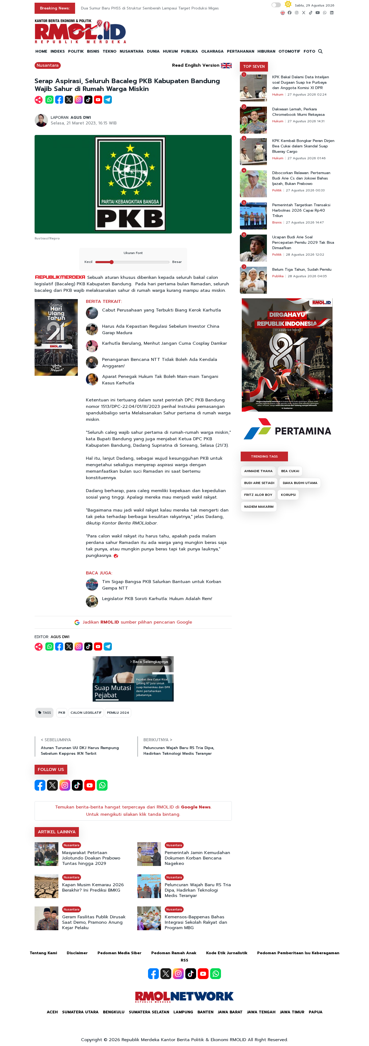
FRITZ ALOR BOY (258, 494)
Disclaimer (77, 953)
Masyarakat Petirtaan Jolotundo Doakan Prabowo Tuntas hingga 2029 (91, 858)
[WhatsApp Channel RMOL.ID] (102, 785)
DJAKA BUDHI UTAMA (300, 482)
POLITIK (76, 51)
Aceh (52, 1012)
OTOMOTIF (289, 51)
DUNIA (153, 51)
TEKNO (109, 51)
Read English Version (195, 65)
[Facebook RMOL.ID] (40, 785)
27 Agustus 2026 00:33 (305, 190)
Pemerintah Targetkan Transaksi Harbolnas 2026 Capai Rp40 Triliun (301, 210)
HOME (41, 51)
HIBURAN (266, 51)
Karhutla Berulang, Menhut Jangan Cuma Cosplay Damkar (164, 343)
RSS (184, 960)
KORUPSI (288, 494)
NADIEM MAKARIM (258, 506)
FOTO (309, 51)
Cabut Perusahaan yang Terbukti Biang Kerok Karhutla (161, 310)
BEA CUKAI (290, 471)
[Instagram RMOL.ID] (64, 785)
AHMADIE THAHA (258, 471)
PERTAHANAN (240, 51)
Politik (277, 190)
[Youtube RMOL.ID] (89, 785)
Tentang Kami (43, 953)
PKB (61, 712)
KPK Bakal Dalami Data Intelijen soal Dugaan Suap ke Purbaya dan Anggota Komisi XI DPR (300, 83)
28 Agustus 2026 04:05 (307, 276)
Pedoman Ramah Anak (173, 953)
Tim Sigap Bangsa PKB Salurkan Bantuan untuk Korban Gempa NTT (161, 584)
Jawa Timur (292, 1012)
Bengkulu (114, 1012)
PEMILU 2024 (118, 712)
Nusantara (48, 65)
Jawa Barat (230, 1012)
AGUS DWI (81, 117)
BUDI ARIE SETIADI (259, 482)
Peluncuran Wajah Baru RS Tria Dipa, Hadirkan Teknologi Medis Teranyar (178, 750)
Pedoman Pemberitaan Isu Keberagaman (298, 953)
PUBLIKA (189, 51)
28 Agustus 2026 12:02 (305, 254)
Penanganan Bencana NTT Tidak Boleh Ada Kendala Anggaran (159, 362)
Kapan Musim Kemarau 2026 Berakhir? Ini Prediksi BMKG (93, 887)
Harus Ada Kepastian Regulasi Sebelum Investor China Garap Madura (160, 329)
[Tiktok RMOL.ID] (77, 785)
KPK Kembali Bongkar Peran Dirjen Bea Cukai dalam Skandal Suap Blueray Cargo (303, 146)
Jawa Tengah (261, 1012)
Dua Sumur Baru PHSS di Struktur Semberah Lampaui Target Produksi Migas (150, 8)
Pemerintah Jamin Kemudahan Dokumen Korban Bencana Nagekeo (197, 858)
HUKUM (170, 51)
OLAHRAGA (212, 51)
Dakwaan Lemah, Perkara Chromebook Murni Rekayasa (298, 112)
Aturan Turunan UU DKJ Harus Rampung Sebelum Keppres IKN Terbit (80, 750)
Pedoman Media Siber (120, 953)
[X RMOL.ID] (52, 785)
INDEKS (58, 51)
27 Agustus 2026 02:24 (307, 94)
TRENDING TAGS (264, 456)
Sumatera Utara (80, 1012)
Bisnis (277, 222)
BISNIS (93, 51)
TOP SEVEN (254, 66)
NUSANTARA (132, 51)
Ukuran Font (133, 253)
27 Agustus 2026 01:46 (306, 158)
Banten (205, 1012)
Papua (316, 1012)
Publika (278, 276)
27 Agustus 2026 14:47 (305, 222)
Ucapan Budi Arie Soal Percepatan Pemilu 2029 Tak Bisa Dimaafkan (303, 243)
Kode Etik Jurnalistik (226, 953)
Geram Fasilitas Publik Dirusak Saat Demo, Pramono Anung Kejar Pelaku (94, 922)
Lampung (183, 1012)
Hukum (277, 94)
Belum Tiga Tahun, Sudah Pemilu (301, 269)
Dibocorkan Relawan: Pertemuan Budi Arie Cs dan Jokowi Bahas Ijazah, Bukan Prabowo (301, 178)
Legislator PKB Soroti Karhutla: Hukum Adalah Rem (157, 598)
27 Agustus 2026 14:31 (305, 121)
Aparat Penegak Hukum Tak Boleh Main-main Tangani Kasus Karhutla (160, 379)
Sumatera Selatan (149, 1012)
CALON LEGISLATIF (86, 712)
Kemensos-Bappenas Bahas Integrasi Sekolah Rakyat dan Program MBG (196, 922)
